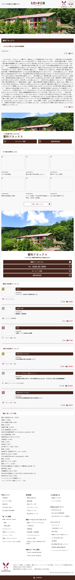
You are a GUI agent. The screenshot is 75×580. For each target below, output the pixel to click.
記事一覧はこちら (37, 204)
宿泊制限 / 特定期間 (33, 532)
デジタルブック (7, 529)
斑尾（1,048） (5, 449)
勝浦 (17, 328)
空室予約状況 (55, 141)
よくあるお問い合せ (57, 537)
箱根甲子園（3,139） (8, 427)
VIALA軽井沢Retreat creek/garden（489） (15, 456)
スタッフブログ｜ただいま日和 (11, 541)
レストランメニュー (33, 507)
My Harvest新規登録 (58, 513)
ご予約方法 (30, 525)
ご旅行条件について (57, 528)
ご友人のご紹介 (31, 538)
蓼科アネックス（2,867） (9, 461)
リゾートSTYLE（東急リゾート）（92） (14, 480)
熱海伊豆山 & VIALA (22, 354)
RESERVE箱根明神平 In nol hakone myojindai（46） (18, 432)
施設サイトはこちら (37, 262)
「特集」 (5, 522)
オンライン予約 (20, 141)
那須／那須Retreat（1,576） (10, 417)
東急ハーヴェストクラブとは (35, 522)
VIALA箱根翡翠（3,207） (9, 429)
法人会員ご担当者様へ (9, 510)
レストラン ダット (10, 299)
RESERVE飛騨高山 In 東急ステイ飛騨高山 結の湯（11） (18, 466)
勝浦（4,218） (6, 425)
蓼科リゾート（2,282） (8, 463)
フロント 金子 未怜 (10, 364)
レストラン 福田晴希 (10, 318)
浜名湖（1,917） (6, 444)
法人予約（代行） (8, 507)
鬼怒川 (18, 289)
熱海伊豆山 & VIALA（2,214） (11, 437)
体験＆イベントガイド (9, 532)
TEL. (37, 266)
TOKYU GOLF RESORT (34, 555)
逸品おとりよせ (56, 498)
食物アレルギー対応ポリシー (60, 534)
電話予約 (5, 504)
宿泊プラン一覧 (31, 504)
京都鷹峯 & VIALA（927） (9, 471)
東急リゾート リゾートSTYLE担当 (14, 383)
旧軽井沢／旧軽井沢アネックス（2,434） (14, 451)
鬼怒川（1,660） (6, 420)
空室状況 (5, 498)
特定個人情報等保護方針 (59, 547)
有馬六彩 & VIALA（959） (9, 476)
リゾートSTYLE (56, 501)
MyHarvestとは (56, 510)
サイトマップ (55, 525)
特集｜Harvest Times (9, 519)
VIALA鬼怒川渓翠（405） (9, 422)
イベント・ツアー (8, 535)
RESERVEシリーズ (32, 513)
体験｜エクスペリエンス (10, 538)
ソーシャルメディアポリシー (60, 550)
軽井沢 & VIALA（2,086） (9, 454)
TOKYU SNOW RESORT (34, 552)
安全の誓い (55, 531)
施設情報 (29, 501)
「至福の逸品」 (7, 525)
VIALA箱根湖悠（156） (8, 434)
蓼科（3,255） (6, 459)
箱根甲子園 (19, 308)
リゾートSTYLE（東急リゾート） (26, 373)
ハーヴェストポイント (33, 535)
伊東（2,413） (6, 442)
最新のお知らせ (31, 498)
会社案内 (54, 541)
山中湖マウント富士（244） (10, 446)
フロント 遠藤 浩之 (10, 337)
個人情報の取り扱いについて (60, 544)
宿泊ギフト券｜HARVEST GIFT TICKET (36, 542)
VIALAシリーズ (31, 510)
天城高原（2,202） (7, 439)
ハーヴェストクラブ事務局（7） (11, 478)
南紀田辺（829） (6, 468)
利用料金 (29, 529)
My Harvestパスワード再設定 (60, 516)
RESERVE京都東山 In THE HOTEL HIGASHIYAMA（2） (19, 473)
